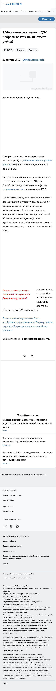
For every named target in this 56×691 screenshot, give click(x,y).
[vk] (24, 356)
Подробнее (18, 650)
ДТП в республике (10, 490)
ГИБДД (8, 50)
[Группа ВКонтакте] (5, 526)
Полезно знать (8, 511)
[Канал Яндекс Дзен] (17, 526)
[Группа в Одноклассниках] (11, 526)
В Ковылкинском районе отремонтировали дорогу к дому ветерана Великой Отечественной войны (27, 424)
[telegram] (32, 356)
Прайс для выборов (37, 11)
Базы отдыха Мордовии (12, 495)
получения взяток (13, 189)
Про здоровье (8, 500)
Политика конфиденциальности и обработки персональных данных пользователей (26, 557)
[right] (53, 11)
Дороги (33, 50)
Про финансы (8, 506)
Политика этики (9, 551)
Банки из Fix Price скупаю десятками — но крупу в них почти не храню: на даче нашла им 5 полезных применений (28, 457)
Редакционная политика (12, 546)
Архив (5, 563)
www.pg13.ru (30, 574)
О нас (23, 11)
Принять (46, 19)
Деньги (20, 50)
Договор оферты (9, 541)
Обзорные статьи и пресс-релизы (16, 536)
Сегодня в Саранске (9, 11)
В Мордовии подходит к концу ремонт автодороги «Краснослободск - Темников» (24, 441)
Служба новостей (33, 59)
